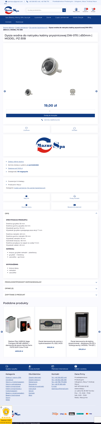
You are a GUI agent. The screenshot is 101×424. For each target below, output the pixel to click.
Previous (5, 91)
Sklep (8, 400)
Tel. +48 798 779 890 (59, 382)
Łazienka (38, 17)
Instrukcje (32, 389)
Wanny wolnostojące (13, 384)
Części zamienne (62, 17)
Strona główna (8, 27)
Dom (48, 17)
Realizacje (19, 22)
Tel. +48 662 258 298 (59, 380)
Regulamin (33, 384)
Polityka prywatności (36, 386)
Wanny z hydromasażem (15, 382)
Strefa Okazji (78, 17)
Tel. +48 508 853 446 (59, 377)
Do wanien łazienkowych (38, 27)
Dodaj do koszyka (50, 115)
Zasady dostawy (34, 380)
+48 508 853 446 (34, 1)
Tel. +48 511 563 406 (58, 384)
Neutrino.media (35, 423)
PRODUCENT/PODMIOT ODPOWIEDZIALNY (23, 282)
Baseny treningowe (13, 395)
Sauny (8, 397)
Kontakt (8, 22)
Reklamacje (33, 382)
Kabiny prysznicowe (13, 386)
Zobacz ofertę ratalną (16, 162)
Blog (89, 17)
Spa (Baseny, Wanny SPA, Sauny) (17, 17)
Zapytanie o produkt (15, 295)
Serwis (31, 391)
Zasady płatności (35, 377)
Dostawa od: (15, 168)
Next (96, 91)
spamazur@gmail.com (15, 1)
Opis (7, 213)
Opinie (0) (9, 288)
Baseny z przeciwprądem (15, 393)
